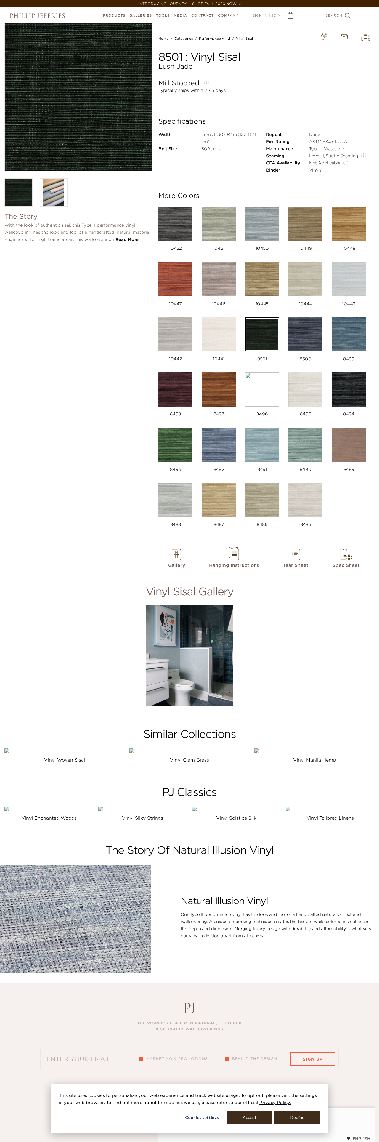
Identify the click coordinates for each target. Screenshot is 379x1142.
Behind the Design (254, 1059)
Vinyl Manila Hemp (314, 760)
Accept (249, 1117)
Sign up (312, 1059)
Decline (297, 1117)
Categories (183, 38)
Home (163, 38)
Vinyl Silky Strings (142, 818)
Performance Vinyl (214, 38)
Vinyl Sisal (244, 38)
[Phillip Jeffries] (37, 16)
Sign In (260, 15)
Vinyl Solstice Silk (236, 818)
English (361, 1138)
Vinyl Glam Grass (189, 760)
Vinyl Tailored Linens (330, 818)
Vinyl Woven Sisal (64, 760)
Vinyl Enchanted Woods (49, 818)
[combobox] (358, 1138)
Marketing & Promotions (177, 1059)
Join (276, 15)
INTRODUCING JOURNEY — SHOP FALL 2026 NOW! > (189, 3)
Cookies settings (202, 1117)
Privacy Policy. (275, 1102)
